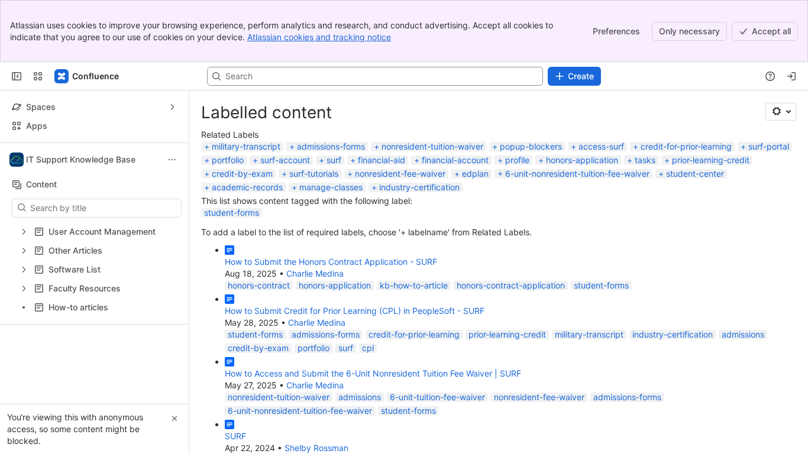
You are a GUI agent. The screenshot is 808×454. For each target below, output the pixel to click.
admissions (743, 334)
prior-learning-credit (710, 160)
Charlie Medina (315, 273)
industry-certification (419, 187)
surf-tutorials (313, 173)
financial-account (455, 160)
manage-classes (331, 187)
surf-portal (768, 146)
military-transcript (246, 146)
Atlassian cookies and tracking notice (319, 37)
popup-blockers (531, 146)
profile (517, 160)
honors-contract (259, 285)
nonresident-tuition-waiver (432, 146)
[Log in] (791, 76)
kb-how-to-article (414, 285)
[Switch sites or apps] (37, 76)
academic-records (247, 187)
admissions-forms (331, 146)
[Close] (174, 418)
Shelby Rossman (316, 448)
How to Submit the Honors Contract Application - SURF (331, 262)
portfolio (228, 160)
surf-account (285, 160)
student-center (695, 173)
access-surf (601, 146)
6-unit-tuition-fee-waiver (437, 397)
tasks (645, 160)
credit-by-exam (242, 173)
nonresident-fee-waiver (400, 173)
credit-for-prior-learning (686, 146)
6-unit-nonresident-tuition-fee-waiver (577, 173)
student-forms (231, 212)
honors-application (582, 160)
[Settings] (780, 112)
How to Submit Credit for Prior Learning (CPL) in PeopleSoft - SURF (354, 311)
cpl (368, 348)
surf (334, 160)
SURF (235, 436)
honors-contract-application (511, 285)
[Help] (770, 76)
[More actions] (172, 160)
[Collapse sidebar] (16, 76)
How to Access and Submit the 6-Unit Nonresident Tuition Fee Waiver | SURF (373, 373)
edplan (475, 173)
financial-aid (381, 160)
